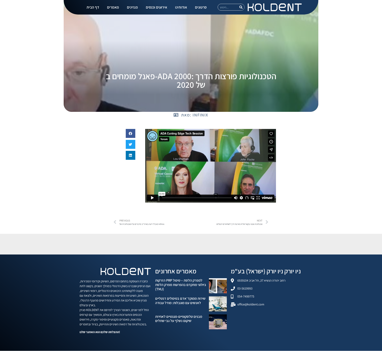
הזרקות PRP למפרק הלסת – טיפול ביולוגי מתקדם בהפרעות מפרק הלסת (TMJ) (180, 284)
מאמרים (113, 7)
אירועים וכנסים (156, 7)
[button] (130, 133)
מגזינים (132, 7)
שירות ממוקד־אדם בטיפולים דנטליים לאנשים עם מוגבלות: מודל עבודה (180, 300)
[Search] (241, 7)
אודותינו (181, 7)
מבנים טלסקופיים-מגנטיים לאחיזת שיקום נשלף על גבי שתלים (178, 318)
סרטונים (201, 7)
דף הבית (93, 7)
